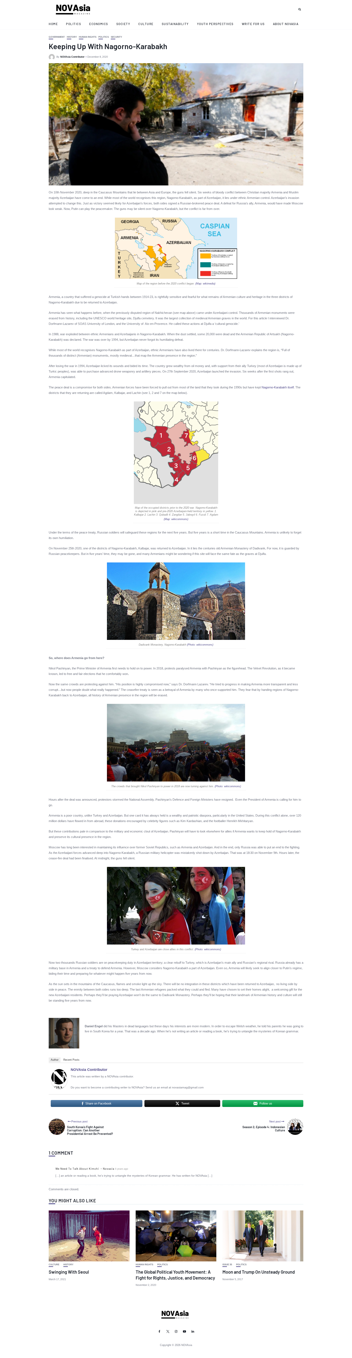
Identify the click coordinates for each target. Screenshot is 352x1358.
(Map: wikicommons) (176, 519)
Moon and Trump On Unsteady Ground (258, 1271)
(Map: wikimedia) (205, 283)
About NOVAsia (286, 24)
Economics (98, 24)
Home (53, 24)
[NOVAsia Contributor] (59, 1078)
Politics (73, 24)
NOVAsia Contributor (72, 56)
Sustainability (175, 24)
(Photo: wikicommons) (200, 644)
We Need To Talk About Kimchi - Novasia (84, 1168)
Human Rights (87, 37)
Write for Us (253, 24)
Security (116, 37)
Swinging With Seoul (69, 1271)
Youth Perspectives (215, 24)
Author (54, 1059)
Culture (146, 24)
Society (123, 24)
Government (57, 37)
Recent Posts (71, 1059)
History (72, 37)
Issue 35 (227, 1264)
